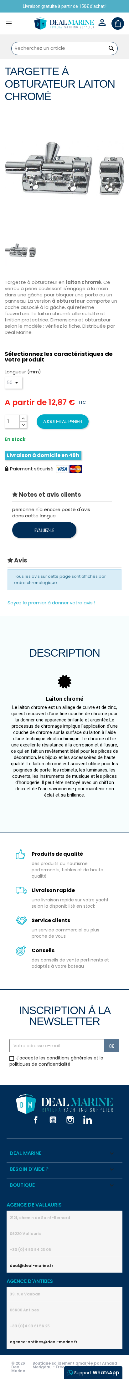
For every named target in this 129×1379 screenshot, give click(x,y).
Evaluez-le (44, 530)
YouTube (53, 1120)
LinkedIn (87, 1120)
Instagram (70, 1120)
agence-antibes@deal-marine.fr (43, 1342)
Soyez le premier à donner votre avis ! (51, 602)
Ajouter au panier (62, 421)
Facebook (36, 1120)
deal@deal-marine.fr (31, 1265)
